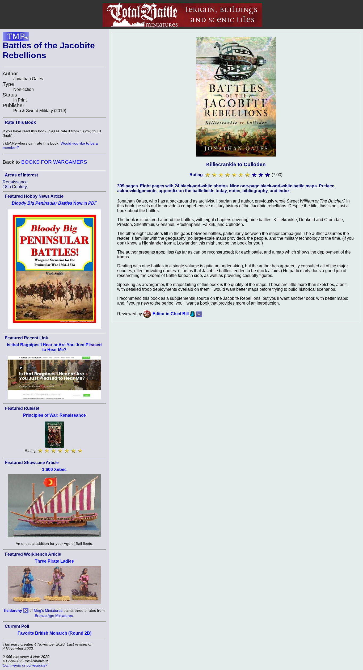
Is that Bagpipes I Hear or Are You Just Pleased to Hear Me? (54, 347)
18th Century (15, 186)
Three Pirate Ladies (54, 561)
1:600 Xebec (54, 469)
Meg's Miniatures (48, 610)
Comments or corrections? (25, 665)
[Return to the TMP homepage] (16, 38)
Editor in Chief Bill (171, 313)
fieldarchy (13, 610)
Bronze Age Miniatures (54, 615)
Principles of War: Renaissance (54, 415)
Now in (54, 203)
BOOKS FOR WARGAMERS (54, 162)
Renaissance (15, 182)
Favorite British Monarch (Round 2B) (54, 633)
